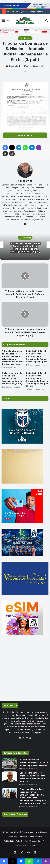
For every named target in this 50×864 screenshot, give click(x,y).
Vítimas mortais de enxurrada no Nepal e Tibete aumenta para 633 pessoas (33, 762)
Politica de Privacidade (25, 845)
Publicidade (9, 841)
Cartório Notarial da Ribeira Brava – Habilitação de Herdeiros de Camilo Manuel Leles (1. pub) (12, 378)
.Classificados (25, 38)
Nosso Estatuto (35, 837)
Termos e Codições (37, 841)
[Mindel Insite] (25, 20)
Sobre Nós (12, 837)
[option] (25, 244)
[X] (23, 737)
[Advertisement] (25, 672)
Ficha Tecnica (22, 841)
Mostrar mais (24, 135)
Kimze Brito (13, 66)
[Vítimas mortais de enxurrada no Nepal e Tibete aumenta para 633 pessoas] (9, 763)
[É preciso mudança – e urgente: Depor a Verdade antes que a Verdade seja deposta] (9, 776)
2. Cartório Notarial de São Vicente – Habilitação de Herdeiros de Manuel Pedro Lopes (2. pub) (36, 356)
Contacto (23, 837)
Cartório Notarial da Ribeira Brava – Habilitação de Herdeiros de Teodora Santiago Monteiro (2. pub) (25, 247)
